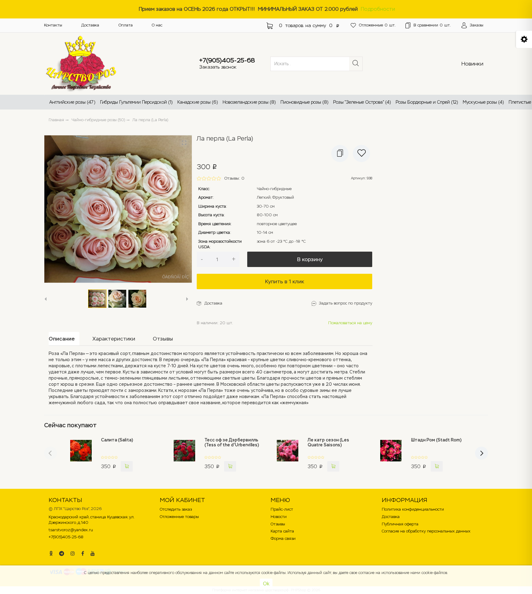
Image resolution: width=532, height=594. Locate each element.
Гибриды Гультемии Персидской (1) (136, 102)
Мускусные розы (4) (483, 102)
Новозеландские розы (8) (249, 102)
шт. (377, 25)
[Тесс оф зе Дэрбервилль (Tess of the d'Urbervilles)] (184, 454)
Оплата (126, 25)
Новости (279, 516)
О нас (157, 25)
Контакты (53, 25)
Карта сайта (282, 531)
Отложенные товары (179, 516)
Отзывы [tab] (163, 338)
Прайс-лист (282, 509)
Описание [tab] (62, 338)
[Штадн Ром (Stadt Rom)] (391, 454)
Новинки (472, 63)
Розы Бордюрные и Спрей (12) (427, 102)
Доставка (90, 25)
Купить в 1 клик (284, 281)
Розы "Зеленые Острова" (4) (362, 102)
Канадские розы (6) (197, 102)
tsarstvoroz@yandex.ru (71, 529)
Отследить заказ (176, 509)
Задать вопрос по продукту (345, 303)
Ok (266, 583)
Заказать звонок (217, 67)
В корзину (310, 259)
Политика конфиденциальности (413, 509)
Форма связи (283, 538)
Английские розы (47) (72, 102)
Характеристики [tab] (113, 338)
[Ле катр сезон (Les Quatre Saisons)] (288, 454)
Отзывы (278, 524)
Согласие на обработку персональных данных (426, 531)
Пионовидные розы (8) (304, 102)
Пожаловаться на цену (350, 322)
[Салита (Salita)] (81, 454)
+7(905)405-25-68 (227, 60)
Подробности (378, 9)
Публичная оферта (400, 524)
